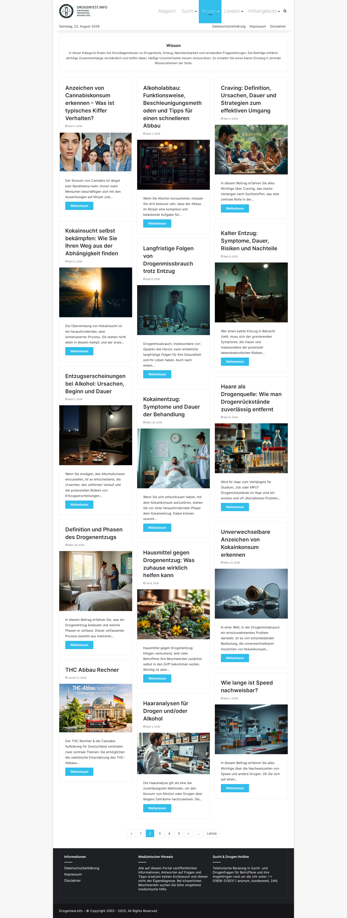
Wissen (209, 11)
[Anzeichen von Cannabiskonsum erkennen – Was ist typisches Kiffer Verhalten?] (95, 152)
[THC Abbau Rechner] (95, 708)
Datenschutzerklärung (229, 26)
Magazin (167, 11)
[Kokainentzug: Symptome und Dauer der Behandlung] (173, 458)
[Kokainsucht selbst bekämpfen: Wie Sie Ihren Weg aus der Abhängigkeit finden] (95, 292)
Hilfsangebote (262, 11)
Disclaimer (278, 26)
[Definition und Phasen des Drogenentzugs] (95, 581)
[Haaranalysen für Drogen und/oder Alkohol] (173, 753)
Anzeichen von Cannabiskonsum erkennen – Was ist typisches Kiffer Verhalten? (89, 103)
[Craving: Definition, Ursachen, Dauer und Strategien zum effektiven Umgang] (251, 149)
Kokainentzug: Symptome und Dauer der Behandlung (171, 407)
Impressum (258, 26)
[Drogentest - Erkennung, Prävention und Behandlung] (84, 11)
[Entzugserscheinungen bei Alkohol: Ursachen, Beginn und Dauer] (95, 435)
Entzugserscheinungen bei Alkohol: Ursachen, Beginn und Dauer (95, 384)
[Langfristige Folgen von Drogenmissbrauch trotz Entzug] (173, 310)
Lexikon (232, 11)
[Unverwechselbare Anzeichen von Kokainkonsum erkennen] (251, 593)
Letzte (212, 833)
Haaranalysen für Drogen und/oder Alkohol (165, 711)
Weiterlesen (79, 206)
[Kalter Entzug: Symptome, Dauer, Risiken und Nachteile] (251, 292)
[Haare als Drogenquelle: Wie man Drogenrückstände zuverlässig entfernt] (251, 448)
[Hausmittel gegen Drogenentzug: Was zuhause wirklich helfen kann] (173, 614)
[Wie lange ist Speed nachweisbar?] (251, 729)
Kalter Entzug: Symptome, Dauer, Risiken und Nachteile (249, 241)
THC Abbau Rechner (92, 670)
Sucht (188, 11)
